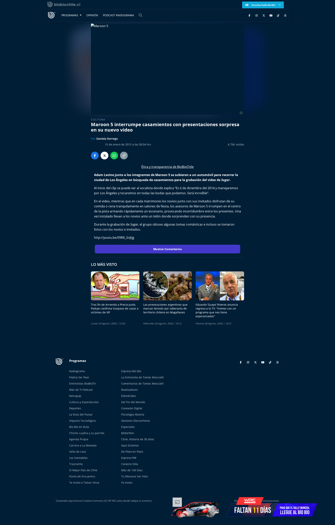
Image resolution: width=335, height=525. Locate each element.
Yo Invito (126, 482)
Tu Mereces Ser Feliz (134, 476)
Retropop (75, 396)
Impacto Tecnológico (82, 420)
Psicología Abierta (132, 414)
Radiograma (77, 371)
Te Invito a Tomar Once (84, 482)
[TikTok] (278, 15)
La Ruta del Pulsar (81, 414)
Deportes (75, 408)
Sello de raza (77, 451)
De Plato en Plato (132, 451)
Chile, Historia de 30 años (137, 439)
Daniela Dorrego (107, 138)
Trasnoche (76, 464)
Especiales (128, 427)
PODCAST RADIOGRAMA (118, 15)
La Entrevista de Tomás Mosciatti (142, 377)
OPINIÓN (92, 15)
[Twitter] (263, 15)
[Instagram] (256, 15)
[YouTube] (271, 15)
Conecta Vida (129, 464)
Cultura (98, 119)
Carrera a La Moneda (83, 445)
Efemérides (128, 396)
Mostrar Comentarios (167, 249)
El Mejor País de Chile (83, 470)
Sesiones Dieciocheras (135, 420)
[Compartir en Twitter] (104, 155)
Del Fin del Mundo (133, 402)
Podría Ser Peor (79, 377)
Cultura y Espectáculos (84, 402)
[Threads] (285, 15)
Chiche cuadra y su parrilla (86, 433)
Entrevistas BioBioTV (82, 383)
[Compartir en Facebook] (95, 155)
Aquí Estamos (130, 445)
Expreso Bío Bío (131, 371)
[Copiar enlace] (124, 155)
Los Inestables (78, 458)
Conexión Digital (131, 408)
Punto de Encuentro (82, 476)
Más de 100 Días (131, 470)
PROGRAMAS (69, 15)
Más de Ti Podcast (81, 390)
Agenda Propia (78, 439)
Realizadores (129, 390)
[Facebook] (249, 15)
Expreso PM (128, 458)
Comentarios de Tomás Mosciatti (142, 383)
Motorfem (127, 433)
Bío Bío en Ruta (79, 427)
